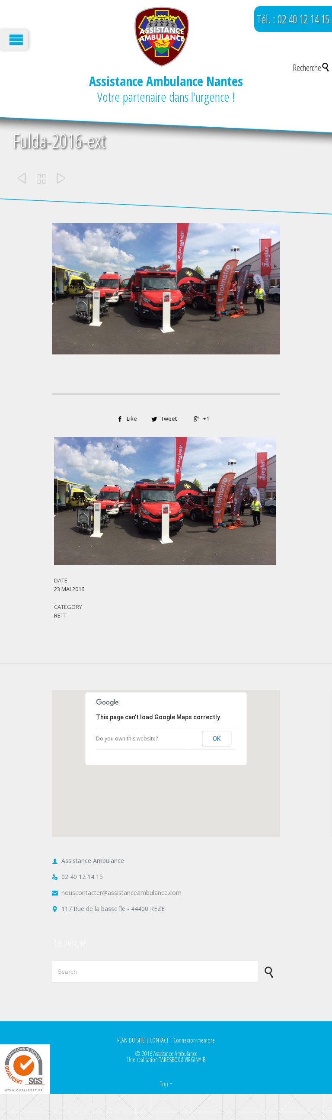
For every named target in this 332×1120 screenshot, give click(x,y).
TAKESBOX (169, 1060)
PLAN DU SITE (131, 1040)
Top (164, 1084)
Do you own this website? (127, 738)
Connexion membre (194, 1040)
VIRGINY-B (195, 1060)
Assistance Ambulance (175, 1053)
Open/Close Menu (14, 39)
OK (216, 738)
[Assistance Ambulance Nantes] (161, 37)
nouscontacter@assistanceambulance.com (117, 892)
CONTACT (159, 1040)
